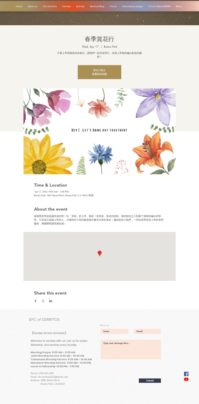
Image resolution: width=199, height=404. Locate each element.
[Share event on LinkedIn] (50, 301)
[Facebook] (186, 374)
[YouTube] (186, 379)
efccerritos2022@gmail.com (53, 376)
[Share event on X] (43, 301)
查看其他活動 (99, 74)
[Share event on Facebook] (35, 301)
